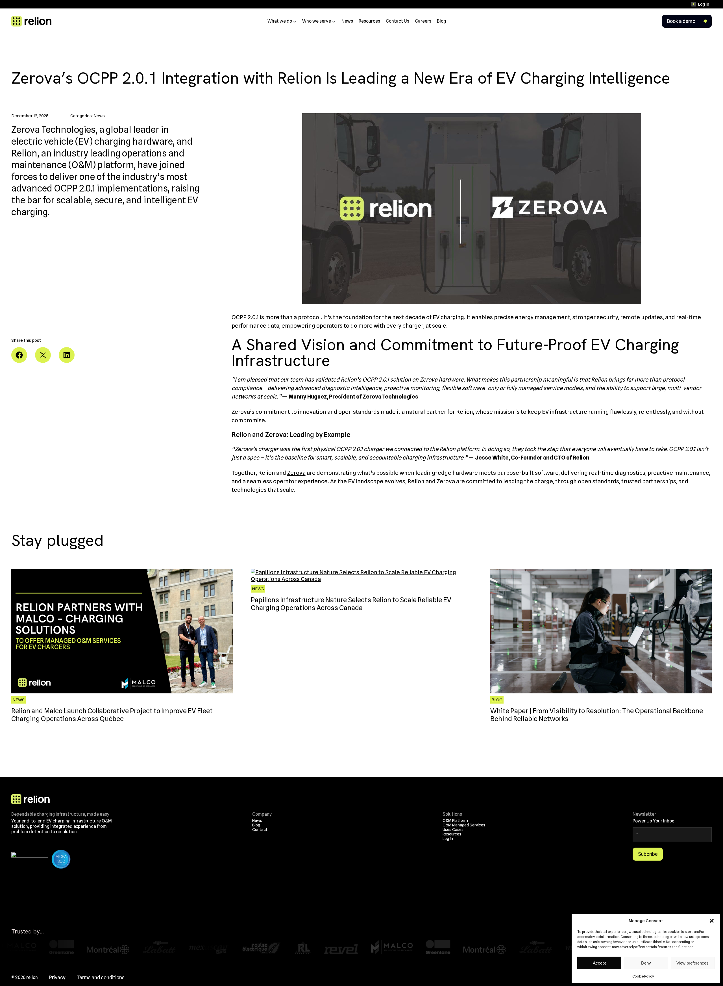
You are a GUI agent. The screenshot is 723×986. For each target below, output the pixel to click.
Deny (646, 963)
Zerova (296, 472)
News (99, 115)
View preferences (692, 963)
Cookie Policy (643, 976)
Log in (703, 4)
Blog (496, 699)
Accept (599, 963)
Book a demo (681, 21)
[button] (712, 921)
